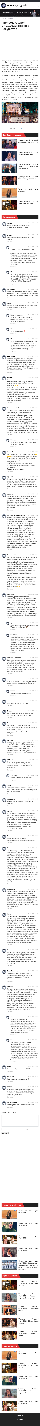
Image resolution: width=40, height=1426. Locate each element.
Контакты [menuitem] (20, 1415)
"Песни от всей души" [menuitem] (24, 12)
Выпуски (23, 128)
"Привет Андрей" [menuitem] (8, 12)
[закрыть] (33, 5)
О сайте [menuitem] (20, 1419)
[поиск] (37, 6)
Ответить (10, 230)
